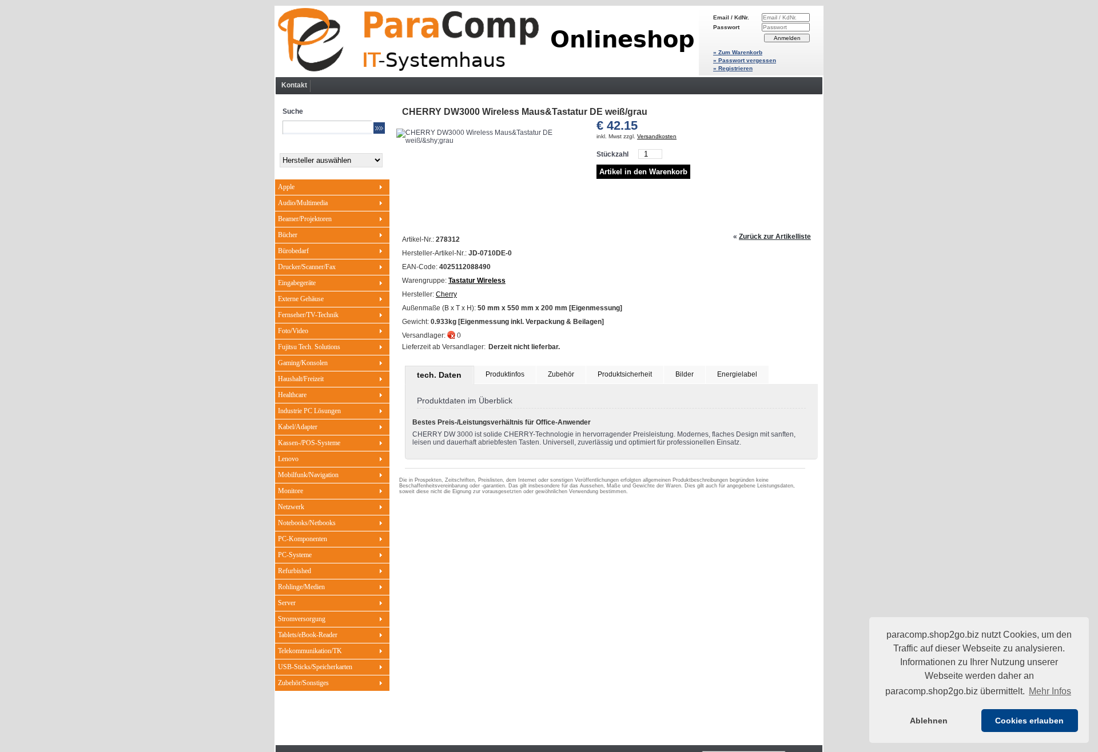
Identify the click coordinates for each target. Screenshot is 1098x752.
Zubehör (561, 374)
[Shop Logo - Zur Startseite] (487, 41)
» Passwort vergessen (744, 60)
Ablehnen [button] (929, 720)
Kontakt (294, 85)
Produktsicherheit (625, 374)
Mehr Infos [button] (1050, 691)
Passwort (726, 27)
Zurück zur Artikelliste (775, 237)
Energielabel (737, 374)
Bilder (684, 374)
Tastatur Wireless (477, 281)
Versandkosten (657, 136)
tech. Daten (439, 374)
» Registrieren (733, 68)
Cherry (446, 294)
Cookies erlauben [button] (1029, 720)
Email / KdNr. (731, 17)
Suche (293, 111)
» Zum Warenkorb (737, 52)
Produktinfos (505, 374)
